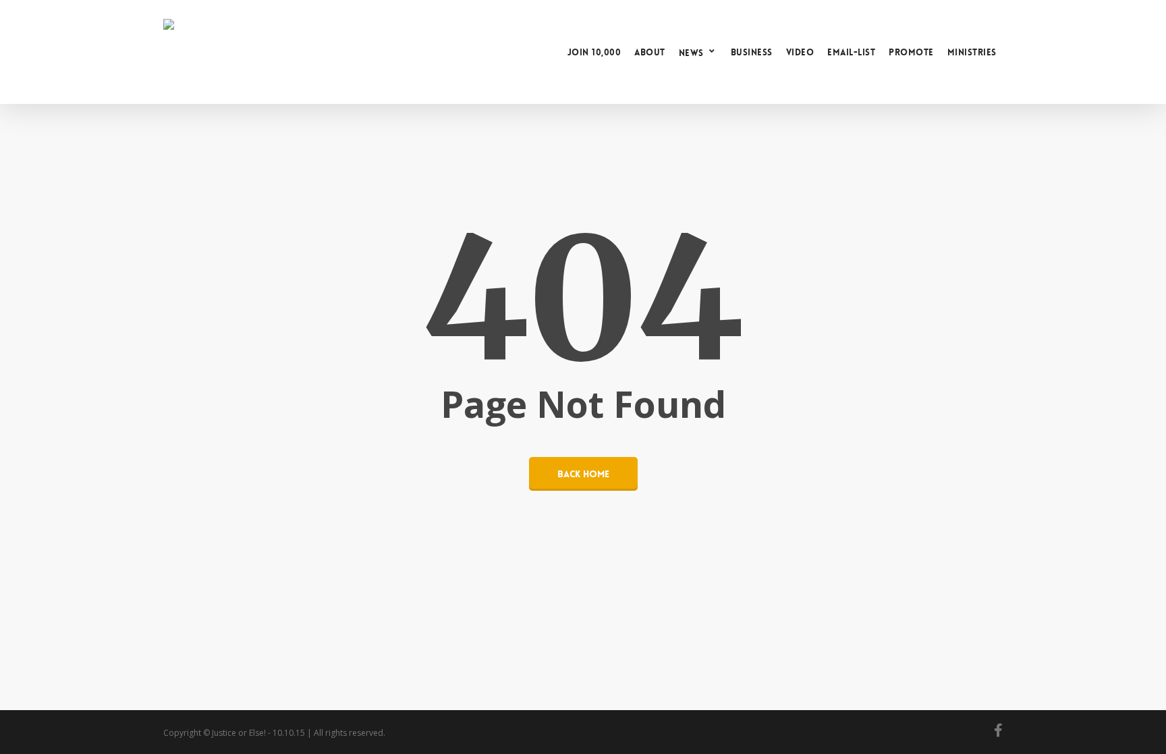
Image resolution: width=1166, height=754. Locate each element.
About (649, 52)
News (691, 52)
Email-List (851, 52)
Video (800, 52)
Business (752, 52)
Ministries (972, 52)
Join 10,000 (594, 52)
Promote (911, 52)
